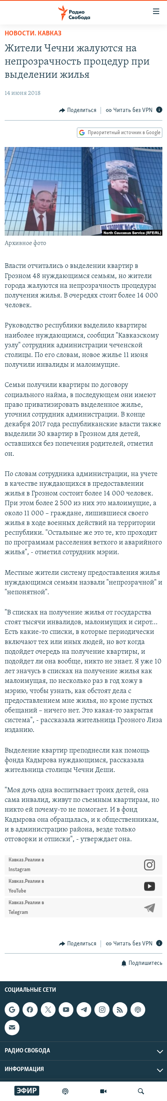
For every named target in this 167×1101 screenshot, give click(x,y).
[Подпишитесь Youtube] (66, 1009)
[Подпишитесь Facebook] (30, 1009)
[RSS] (120, 1009)
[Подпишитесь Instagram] (101, 1009)
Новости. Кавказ (33, 33)
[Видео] (103, 1091)
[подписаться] (12, 1027)
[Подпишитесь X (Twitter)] (48, 1009)
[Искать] (141, 1091)
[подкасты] (65, 1091)
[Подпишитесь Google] (12, 1009)
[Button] (77, 110)
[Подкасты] (137, 1009)
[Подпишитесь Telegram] (84, 1009)
